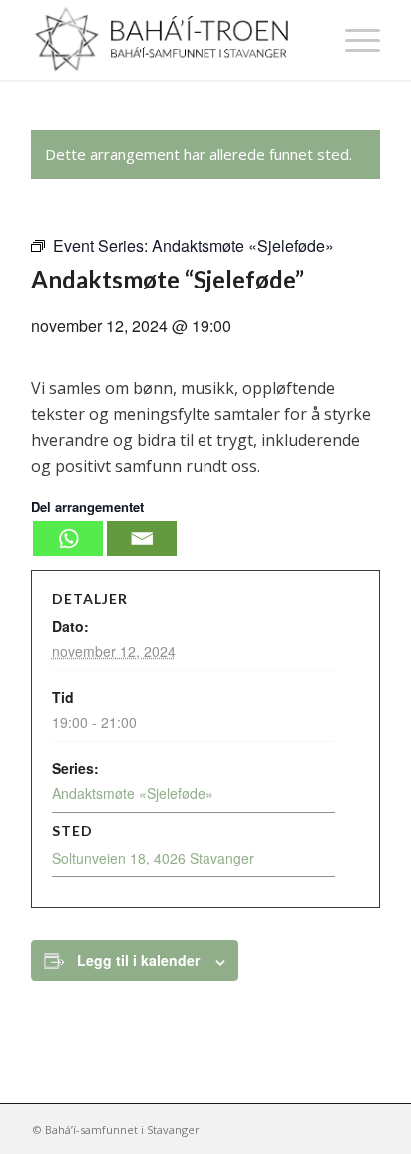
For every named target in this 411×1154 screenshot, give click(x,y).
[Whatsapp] (68, 538)
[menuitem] (352, 40)
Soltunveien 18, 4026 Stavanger (153, 857)
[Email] (142, 538)
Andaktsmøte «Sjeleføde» (132, 793)
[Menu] (352, 40)
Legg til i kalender (138, 960)
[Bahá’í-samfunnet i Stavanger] (170, 40)
